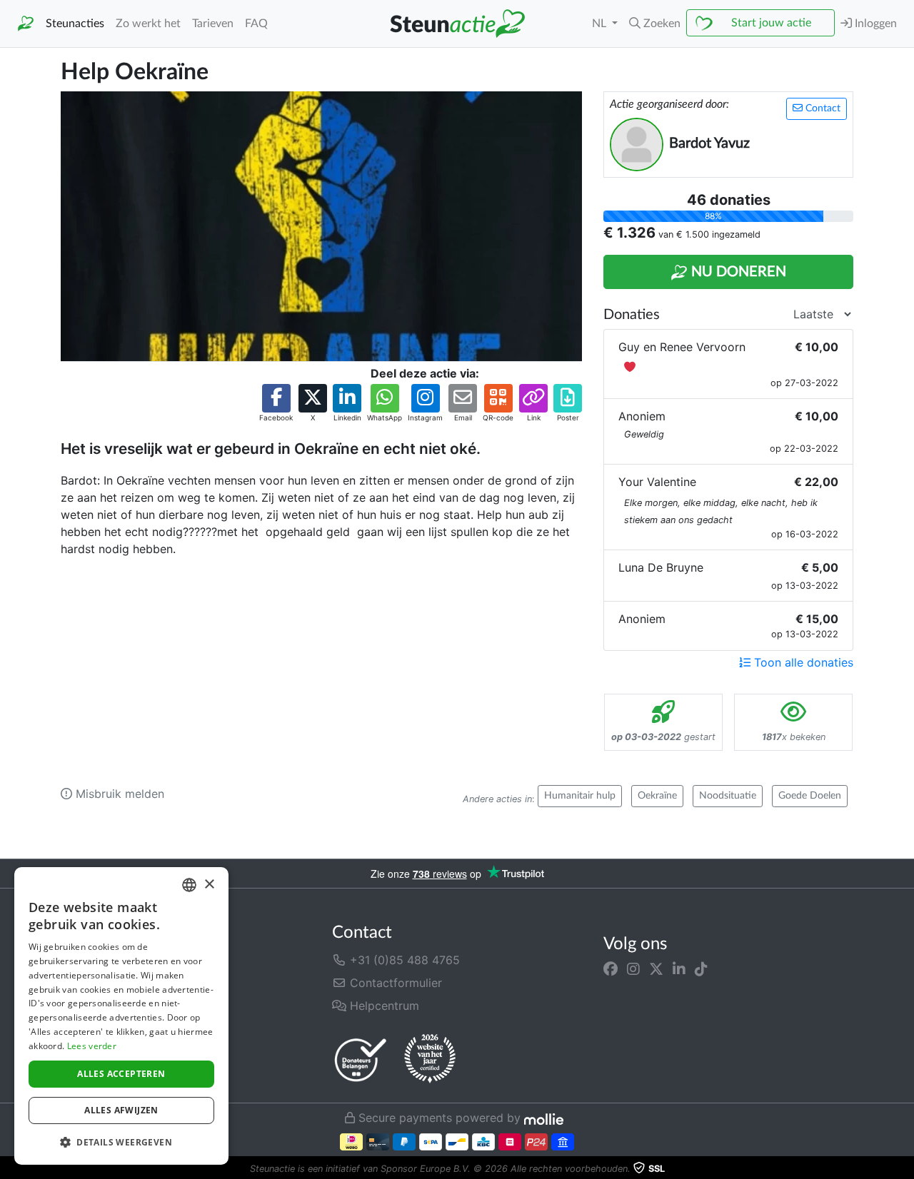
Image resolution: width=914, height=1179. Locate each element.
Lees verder (91, 1046)
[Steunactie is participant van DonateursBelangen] (360, 1059)
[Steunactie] (25, 24)
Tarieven (212, 23)
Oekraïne (657, 796)
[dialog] (121, 1016)
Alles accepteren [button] (121, 1074)
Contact (821, 108)
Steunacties (75, 23)
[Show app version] (904, 1169)
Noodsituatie (727, 796)
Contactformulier (394, 983)
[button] (654, 23)
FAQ (256, 23)
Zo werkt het (148, 23)
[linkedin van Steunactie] (679, 968)
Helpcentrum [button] (382, 1005)
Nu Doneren (737, 272)
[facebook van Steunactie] (610, 968)
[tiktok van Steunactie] (701, 968)
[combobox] (189, 885)
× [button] (209, 884)
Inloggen (874, 23)
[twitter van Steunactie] (656, 968)
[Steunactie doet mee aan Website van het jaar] (430, 1059)
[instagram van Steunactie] (633, 968)
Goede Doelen (809, 796)
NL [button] (600, 23)
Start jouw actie (771, 23)
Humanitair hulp (580, 796)
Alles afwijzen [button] (121, 1110)
